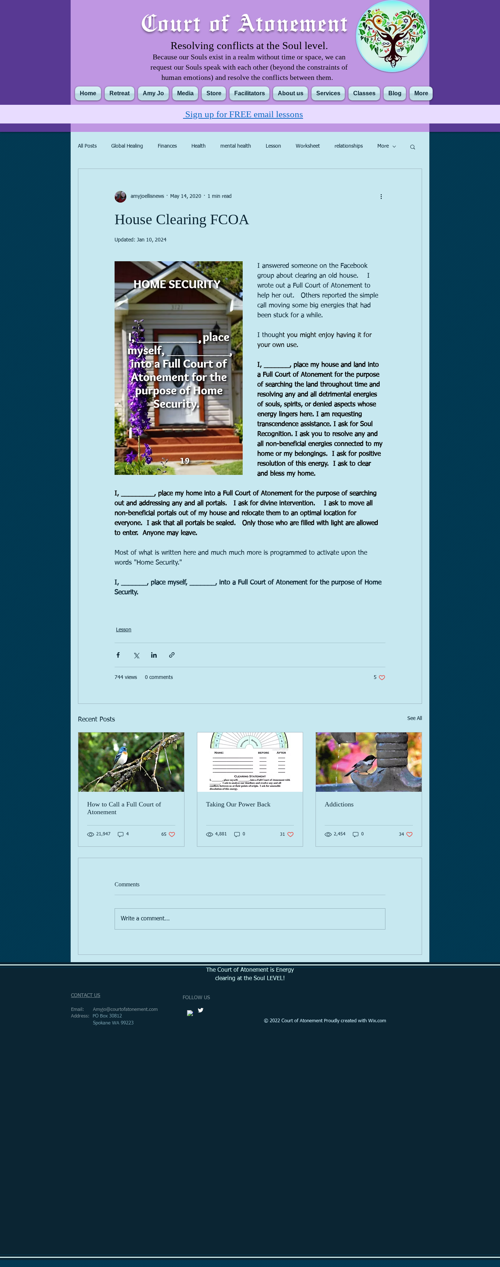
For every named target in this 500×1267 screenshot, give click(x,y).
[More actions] (381, 196)
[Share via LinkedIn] (153, 654)
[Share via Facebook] (118, 654)
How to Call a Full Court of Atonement (124, 808)
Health (198, 146)
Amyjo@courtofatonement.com (125, 1009)
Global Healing (127, 146)
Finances (167, 146)
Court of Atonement (244, 22)
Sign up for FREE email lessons (243, 114)
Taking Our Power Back (238, 804)
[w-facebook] (190, 1013)
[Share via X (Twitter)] (136, 654)
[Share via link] (171, 654)
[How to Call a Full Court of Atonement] (131, 762)
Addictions (339, 804)
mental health (235, 146)
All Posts (87, 146)
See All (414, 718)
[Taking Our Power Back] (250, 762)
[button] (412, 146)
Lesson (273, 146)
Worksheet (308, 146)
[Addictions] (369, 762)
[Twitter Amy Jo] (200, 1010)
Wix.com (377, 1021)
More (383, 146)
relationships (349, 146)
